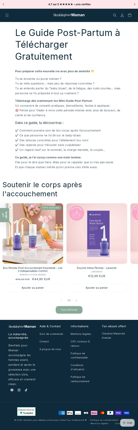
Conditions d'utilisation (77, 367)
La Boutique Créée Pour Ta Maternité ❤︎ (66, 420)
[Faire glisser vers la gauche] (61, 300)
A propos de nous (50, 349)
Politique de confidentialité (79, 355)
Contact (44, 341)
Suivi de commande (51, 333)
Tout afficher (69, 309)
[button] (7, 15)
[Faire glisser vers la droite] (76, 300)
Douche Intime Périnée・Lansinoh (97, 268)
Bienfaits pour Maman (35, 420)
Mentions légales (81, 333)
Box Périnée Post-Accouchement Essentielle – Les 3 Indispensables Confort (32, 269)
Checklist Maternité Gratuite (113, 335)
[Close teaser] (10, 207)
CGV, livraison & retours (80, 343)
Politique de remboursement (80, 378)
